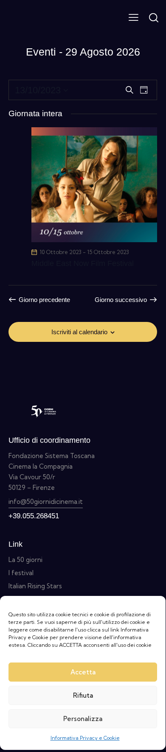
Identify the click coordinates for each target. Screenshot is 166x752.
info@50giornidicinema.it (45, 502)
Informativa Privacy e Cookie (85, 738)
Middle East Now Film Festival (82, 263)
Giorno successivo (121, 299)
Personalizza (82, 719)
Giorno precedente (44, 299)
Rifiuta (83, 695)
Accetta (83, 672)
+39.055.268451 (33, 516)
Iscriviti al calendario (79, 331)
